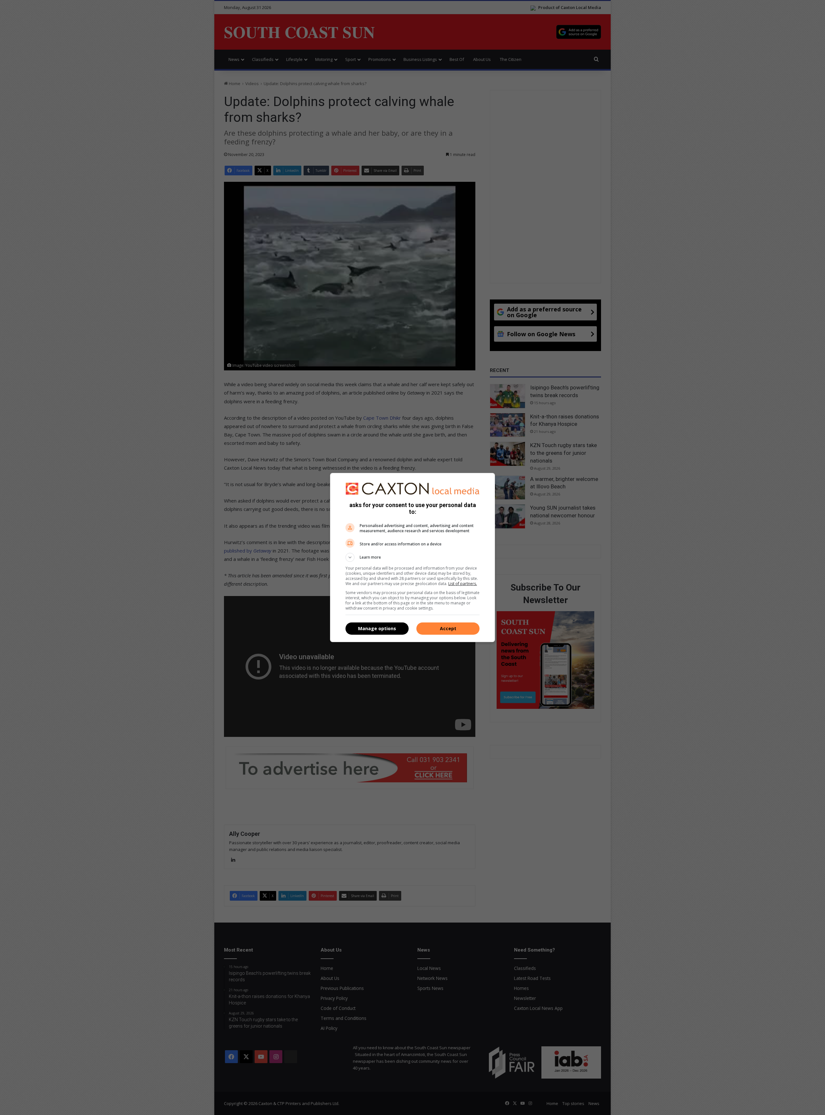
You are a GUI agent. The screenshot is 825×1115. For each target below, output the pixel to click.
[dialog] (412, 557)
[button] (412, 557)
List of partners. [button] (462, 583)
